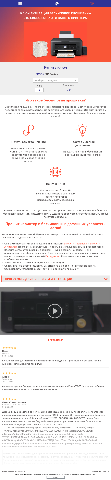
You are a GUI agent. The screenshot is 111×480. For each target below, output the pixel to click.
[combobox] (54, 82)
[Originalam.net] (57, 3)
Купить (92, 3)
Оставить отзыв (100, 472)
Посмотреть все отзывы (14, 472)
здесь (93, 475)
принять (55, 477)
